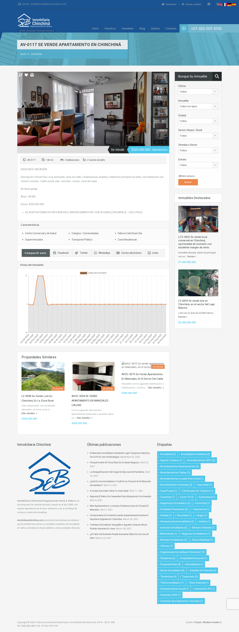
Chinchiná (36, 54)
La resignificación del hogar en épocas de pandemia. (117, 472)
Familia (166, 515)
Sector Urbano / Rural (190, 130)
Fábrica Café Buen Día (130, 233)
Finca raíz (184, 515)
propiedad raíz (170, 564)
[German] (229, 4)
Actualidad (168, 454)
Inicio (95, 28)
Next (149, 109)
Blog (142, 28)
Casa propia (168, 490)
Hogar (202, 515)
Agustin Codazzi (171, 460)
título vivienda (199, 582)
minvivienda (168, 533)
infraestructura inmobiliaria (177, 521)
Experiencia (201, 509)
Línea (155, 252)
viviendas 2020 (170, 595)
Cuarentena (207, 497)
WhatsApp (104, 252)
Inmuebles (127, 28)
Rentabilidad (194, 564)
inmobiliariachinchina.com (30, 520)
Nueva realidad (202, 539)
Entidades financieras (174, 509)
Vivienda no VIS (204, 588)
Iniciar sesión (193, 4)
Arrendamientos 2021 (201, 460)
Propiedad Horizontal (193, 558)
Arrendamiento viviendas (176, 484)
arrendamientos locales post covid (181, 478)
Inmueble (183, 100)
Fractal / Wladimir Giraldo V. (208, 622)
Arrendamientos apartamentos (179, 466)
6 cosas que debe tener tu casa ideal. (109, 490)
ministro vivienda (203, 527)
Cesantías (167, 497)
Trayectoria (190, 576)
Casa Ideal (204, 484)
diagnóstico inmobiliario (175, 503)
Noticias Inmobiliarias (173, 539)
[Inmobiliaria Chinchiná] (34, 22)
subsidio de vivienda (203, 570)
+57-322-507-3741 (206, 28)
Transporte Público (82, 239)
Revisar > (191, 256)
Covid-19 (187, 497)
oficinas (166, 546)
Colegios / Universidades (85, 233)
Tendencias (168, 576)
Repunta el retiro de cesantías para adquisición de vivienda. (121, 496)
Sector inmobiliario (172, 570)
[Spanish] (234, 4)
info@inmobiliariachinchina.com (48, 4)
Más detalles (29, 413)
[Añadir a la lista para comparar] (20, 75)
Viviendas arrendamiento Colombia (181, 601)
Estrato (182, 159)
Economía (202, 503)
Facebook (63, 252)
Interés (204, 521)
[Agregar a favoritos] (26, 76)
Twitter (84, 252)
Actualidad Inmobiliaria (195, 454)
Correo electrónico (131, 252)
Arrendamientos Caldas (175, 472)
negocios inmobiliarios (196, 533)
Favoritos (171, 4)
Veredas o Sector (187, 144)
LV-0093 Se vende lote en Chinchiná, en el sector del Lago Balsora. (196, 304)
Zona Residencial (127, 239)
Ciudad (182, 115)
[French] (225, 4)
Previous (20, 109)
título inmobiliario (172, 582)
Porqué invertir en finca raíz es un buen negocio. (115, 462)
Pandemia (167, 558)
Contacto (171, 28)
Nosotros (110, 28)
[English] (220, 4)
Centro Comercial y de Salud (40, 233)
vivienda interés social (174, 588)
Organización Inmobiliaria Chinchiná (182, 552)
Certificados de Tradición (197, 490)
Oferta (182, 86)
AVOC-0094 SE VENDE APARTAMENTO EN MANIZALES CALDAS (90, 401)
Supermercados (34, 239)
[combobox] (198, 92)
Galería (155, 28)
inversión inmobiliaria (173, 527)
